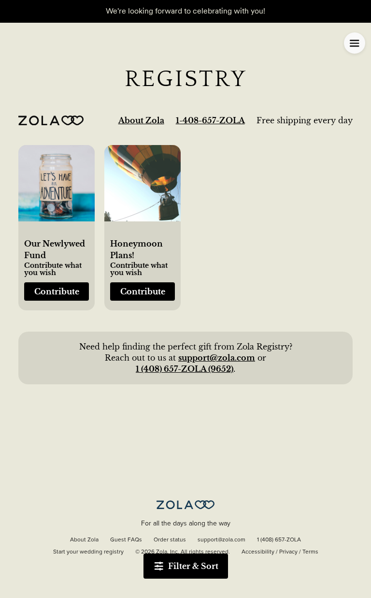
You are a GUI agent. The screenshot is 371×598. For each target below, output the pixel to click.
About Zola (141, 120)
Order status (170, 540)
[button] (56, 189)
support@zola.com (216, 358)
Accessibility (258, 552)
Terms (310, 552)
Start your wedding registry (88, 552)
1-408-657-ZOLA (210, 120)
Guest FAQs (126, 540)
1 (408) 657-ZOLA (279, 540)
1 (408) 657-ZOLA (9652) (184, 369)
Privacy (288, 552)
